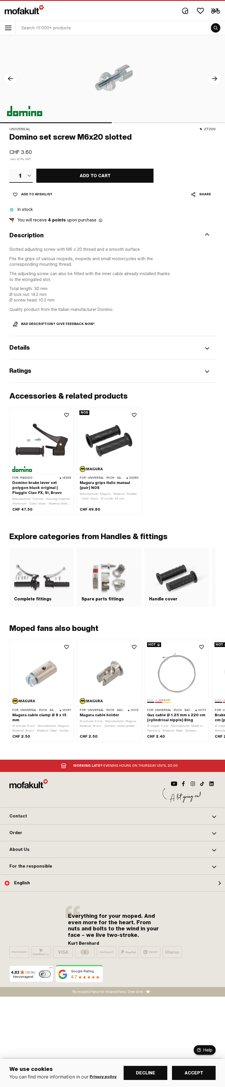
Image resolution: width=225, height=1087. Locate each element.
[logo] (24, 9)
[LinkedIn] (211, 784)
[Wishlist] (200, 11)
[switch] (45, 974)
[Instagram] (193, 784)
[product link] (42, 461)
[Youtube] (174, 784)
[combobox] (21, 176)
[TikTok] (202, 784)
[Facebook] (183, 784)
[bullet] (56, 122)
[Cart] (216, 11)
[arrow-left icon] (11, 79)
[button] (112, 235)
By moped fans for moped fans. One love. (108, 991)
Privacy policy (103, 1077)
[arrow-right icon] (214, 79)
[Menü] (50, 969)
